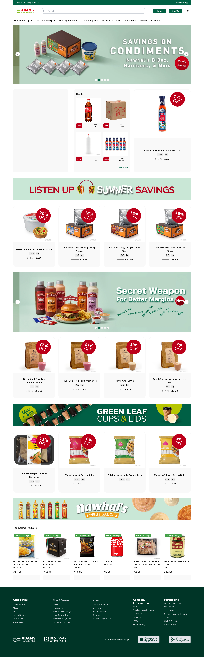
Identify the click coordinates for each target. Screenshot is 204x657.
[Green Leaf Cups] (102, 415)
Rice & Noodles (20, 615)
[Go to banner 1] (96, 80)
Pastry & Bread (100, 611)
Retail (166, 617)
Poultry (56, 604)
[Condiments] (102, 54)
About (136, 606)
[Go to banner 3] (102, 80)
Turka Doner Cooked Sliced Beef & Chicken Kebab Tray (147, 562)
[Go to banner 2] (99, 80)
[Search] (44, 11)
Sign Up (175, 11)
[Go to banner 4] (105, 80)
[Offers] (102, 189)
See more (123, 167)
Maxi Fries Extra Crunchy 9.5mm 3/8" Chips (86, 562)
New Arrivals (130, 20)
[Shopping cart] (187, 11)
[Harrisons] (102, 302)
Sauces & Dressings (62, 611)
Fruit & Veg (18, 618)
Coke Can (108, 561)
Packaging (58, 608)
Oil (14, 611)
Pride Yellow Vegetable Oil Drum (176, 562)
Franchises (169, 610)
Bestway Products (61, 622)
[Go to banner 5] (108, 80)
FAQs (135, 621)
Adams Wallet (170, 624)
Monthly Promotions (69, 20)
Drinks (96, 600)
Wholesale (169, 606)
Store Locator (139, 617)
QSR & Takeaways (172, 603)
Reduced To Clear (111, 20)
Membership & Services (143, 610)
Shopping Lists (91, 20)
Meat (15, 608)
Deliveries (137, 613)
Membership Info (149, 20)
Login (159, 11)
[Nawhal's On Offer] (102, 509)
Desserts (97, 608)
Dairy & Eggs (19, 604)
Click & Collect (170, 621)
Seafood (97, 615)
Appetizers (18, 622)
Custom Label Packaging (175, 614)
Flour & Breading (60, 615)
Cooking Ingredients (102, 618)
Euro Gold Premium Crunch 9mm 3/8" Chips (26, 562)
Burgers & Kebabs (101, 604)
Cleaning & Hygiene (62, 618)
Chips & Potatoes (61, 600)
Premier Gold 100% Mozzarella (52, 562)
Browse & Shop (22, 20)
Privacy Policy (139, 624)
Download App (182, 2)
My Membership (44, 20)
